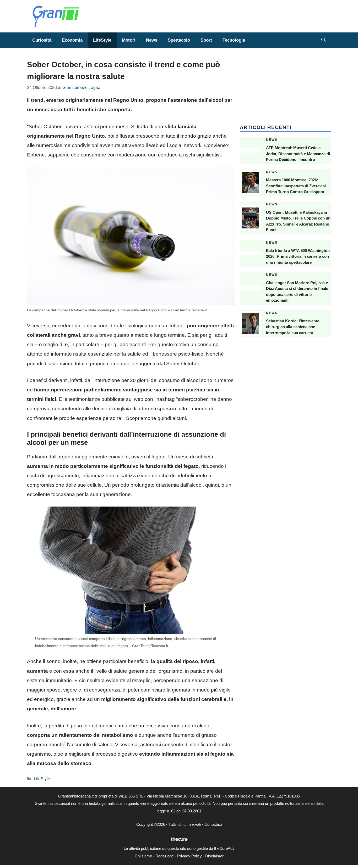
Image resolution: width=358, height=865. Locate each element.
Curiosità (41, 40)
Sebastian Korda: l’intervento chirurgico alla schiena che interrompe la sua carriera (292, 327)
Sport (206, 40)
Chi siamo (143, 856)
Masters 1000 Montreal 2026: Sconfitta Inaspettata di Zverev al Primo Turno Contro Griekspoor (296, 186)
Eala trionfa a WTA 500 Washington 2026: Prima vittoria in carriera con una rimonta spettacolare (298, 256)
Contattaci (213, 824)
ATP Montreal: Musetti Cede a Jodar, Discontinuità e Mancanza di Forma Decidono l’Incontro (298, 153)
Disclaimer (214, 856)
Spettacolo (179, 40)
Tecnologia (234, 40)
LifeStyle (102, 40)
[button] (323, 40)
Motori (128, 40)
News (151, 40)
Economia (72, 40)
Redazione (164, 856)
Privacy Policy (189, 856)
